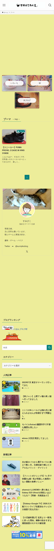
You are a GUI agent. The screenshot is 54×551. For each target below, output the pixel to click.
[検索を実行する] (49, 347)
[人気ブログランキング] (12, 339)
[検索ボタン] (50, 5)
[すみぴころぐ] (27, 5)
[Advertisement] (27, 46)
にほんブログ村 (20, 329)
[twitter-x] (27, 251)
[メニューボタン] (4, 5)
